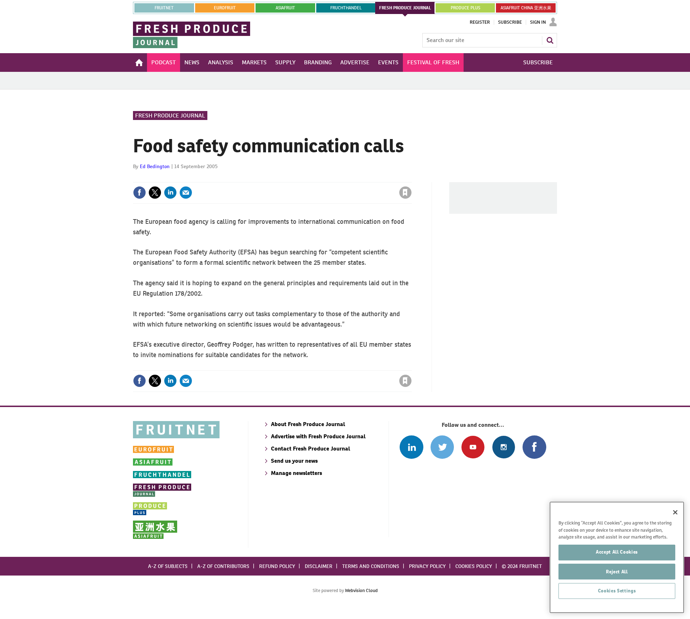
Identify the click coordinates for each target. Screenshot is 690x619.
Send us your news (294, 461)
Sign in (320, 178)
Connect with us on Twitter (442, 447)
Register (480, 22)
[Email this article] (185, 192)
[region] (616, 557)
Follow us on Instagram (503, 447)
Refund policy (277, 566)
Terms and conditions (370, 566)
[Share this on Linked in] (170, 192)
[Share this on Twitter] (154, 192)
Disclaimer (318, 566)
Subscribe (510, 22)
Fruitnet (164, 8)
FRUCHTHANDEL (346, 8)
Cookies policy (473, 566)
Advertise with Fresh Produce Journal (318, 436)
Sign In (538, 22)
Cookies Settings (617, 591)
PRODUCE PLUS (465, 8)
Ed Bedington (155, 166)
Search (550, 40)
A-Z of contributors (223, 566)
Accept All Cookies (617, 552)
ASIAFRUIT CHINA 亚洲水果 (526, 8)
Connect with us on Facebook (534, 447)
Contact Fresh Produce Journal (310, 448)
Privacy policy (427, 566)
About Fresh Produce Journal (308, 424)
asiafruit (285, 8)
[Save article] (405, 192)
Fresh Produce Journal (170, 115)
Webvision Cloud (361, 590)
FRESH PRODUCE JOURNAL (405, 8)
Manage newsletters (296, 473)
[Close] (675, 512)
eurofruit (225, 8)
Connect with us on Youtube (472, 447)
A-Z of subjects (168, 566)
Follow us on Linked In (411, 447)
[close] (411, 178)
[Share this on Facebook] (139, 192)
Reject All (617, 571)
